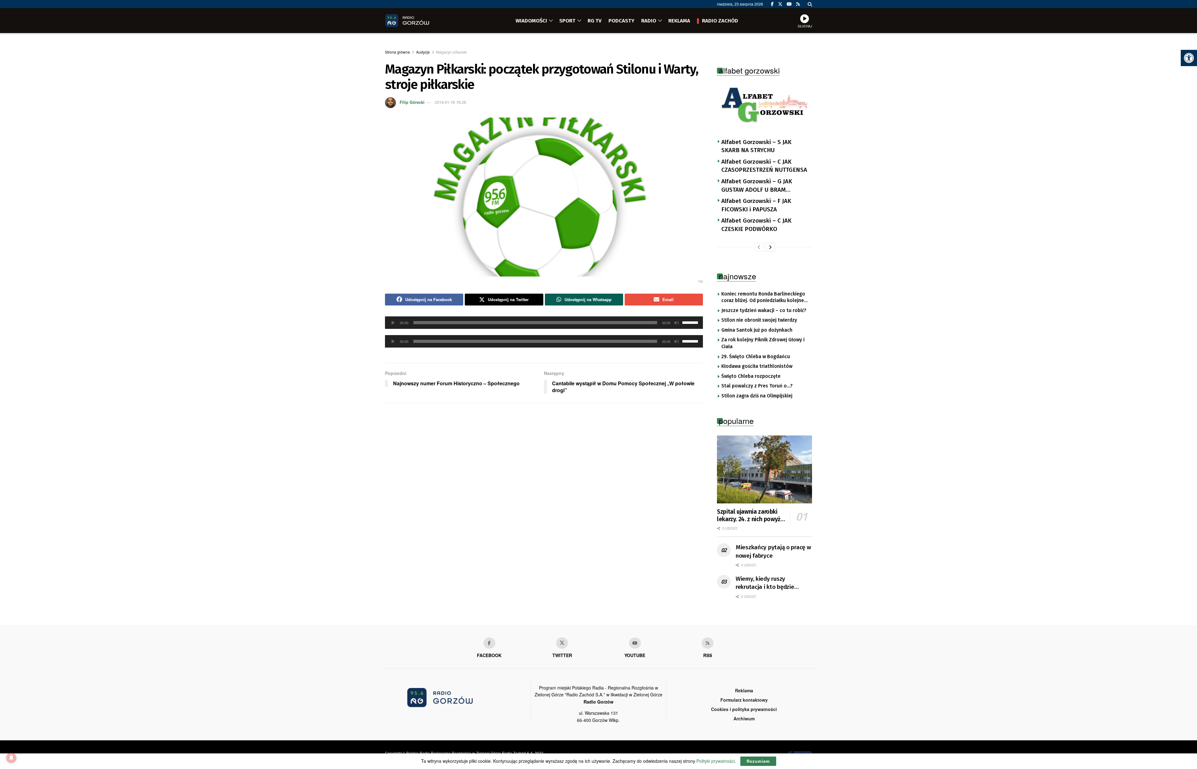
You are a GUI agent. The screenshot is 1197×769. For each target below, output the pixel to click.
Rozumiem (758, 761)
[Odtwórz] (393, 323)
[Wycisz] (676, 323)
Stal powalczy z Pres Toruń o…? (757, 386)
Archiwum (744, 718)
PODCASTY (621, 20)
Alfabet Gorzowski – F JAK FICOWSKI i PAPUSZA (756, 205)
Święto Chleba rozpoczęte (751, 376)
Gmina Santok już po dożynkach (756, 330)
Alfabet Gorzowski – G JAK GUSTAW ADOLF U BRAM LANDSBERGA (756, 186)
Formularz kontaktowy (744, 700)
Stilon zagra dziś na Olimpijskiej (756, 396)
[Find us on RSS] (798, 4)
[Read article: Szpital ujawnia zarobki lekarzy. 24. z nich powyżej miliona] (764, 469)
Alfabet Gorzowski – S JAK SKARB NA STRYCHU (756, 146)
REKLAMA (679, 20)
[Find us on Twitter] (780, 4)
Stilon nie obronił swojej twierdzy (759, 320)
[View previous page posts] (759, 247)
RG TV (595, 20)
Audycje (423, 52)
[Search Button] (810, 4)
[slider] (691, 322)
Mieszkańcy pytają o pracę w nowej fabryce (773, 551)
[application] (544, 322)
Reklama (744, 690)
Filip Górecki (412, 102)
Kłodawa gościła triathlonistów (756, 366)
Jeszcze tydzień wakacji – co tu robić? (763, 310)
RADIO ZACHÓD (720, 20)
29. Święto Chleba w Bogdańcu (755, 356)
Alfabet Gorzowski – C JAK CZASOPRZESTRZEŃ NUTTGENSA (764, 166)
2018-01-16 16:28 (450, 102)
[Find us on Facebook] (772, 4)
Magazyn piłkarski (451, 52)
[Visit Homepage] (416, 21)
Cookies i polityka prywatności (744, 709)
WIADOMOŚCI (531, 20)
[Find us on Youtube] (635, 643)
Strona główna (397, 52)
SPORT (567, 20)
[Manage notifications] (11, 758)
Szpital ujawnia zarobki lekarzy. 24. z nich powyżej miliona (751, 515)
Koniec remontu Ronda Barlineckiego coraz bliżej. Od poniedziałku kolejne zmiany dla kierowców (763, 297)
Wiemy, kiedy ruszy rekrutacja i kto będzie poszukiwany (765, 583)
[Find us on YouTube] (789, 4)
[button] (1189, 58)
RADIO (648, 20)
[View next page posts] (770, 247)
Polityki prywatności (715, 761)
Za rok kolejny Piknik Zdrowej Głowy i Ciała (763, 343)
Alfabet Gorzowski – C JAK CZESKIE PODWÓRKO (756, 225)
